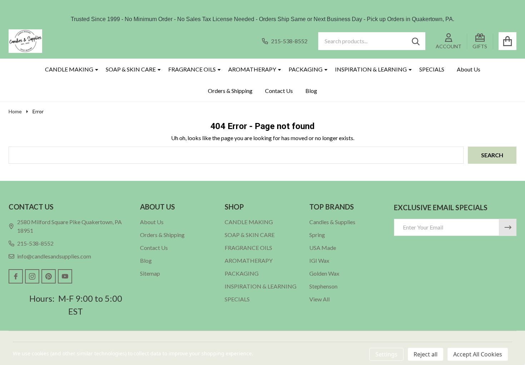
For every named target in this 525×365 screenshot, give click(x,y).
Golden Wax (324, 273)
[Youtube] (65, 276)
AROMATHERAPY (252, 69)
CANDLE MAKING (69, 69)
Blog (311, 90)
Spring (317, 234)
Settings (386, 354)
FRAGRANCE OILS (192, 69)
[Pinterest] (48, 276)
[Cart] (507, 41)
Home (15, 111)
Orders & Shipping (230, 90)
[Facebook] (15, 276)
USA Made (322, 247)
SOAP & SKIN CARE (131, 69)
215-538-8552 (35, 243)
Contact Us (279, 90)
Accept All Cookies (477, 354)
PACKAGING (305, 69)
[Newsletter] (507, 227)
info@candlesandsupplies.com (54, 256)
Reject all (426, 354)
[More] (94, 69)
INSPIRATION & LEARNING (371, 69)
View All (319, 299)
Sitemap (150, 273)
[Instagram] (32, 276)
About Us (468, 69)
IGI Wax (319, 260)
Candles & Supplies (332, 221)
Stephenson (323, 286)
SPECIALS (431, 69)
